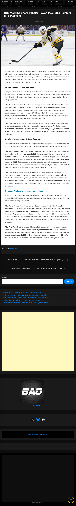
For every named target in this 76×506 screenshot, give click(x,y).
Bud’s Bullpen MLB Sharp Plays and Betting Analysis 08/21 (23, 293)
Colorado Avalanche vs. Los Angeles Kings (24, 191)
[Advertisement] (38, 341)
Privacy (30, 434)
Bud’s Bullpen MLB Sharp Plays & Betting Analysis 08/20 (22, 300)
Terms (36, 434)
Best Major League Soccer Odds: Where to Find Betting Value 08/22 (26, 298)
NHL (16, 249)
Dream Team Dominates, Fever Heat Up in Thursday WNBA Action (26, 303)
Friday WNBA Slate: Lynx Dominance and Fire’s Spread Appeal (24, 295)
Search (4, 278)
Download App (38, 406)
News (12, 249)
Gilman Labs (44, 434)
